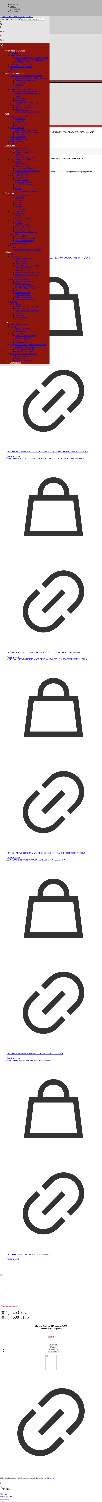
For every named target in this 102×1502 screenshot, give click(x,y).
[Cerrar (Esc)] (8, 1499)
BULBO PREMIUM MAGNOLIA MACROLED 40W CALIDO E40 (35, 1054)
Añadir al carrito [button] (13, 456)
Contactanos (53, 1349)
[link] (51, 1414)
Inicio (2, 132)
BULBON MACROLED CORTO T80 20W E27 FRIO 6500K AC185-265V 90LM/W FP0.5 (44, 652)
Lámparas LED (29, 132)
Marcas (53, 1347)
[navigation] (51, 1489)
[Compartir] (6, 1499)
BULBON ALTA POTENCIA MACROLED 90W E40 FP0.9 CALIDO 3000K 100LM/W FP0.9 (46, 853)
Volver (2, 1496)
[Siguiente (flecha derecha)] (3, 1501)
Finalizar (3, 1494)
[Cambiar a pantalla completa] (3, 1499)
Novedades (53, 1351)
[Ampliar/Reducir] (1, 1499)
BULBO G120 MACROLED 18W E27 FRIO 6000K (28, 1254)
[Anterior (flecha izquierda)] (1, 1501)
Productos (53, 1344)
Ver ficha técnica (8, 240)
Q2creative (50, 1478)
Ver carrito (10, 1496)
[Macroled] (29, 209)
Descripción (11, 236)
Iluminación (9, 132)
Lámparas (19, 132)
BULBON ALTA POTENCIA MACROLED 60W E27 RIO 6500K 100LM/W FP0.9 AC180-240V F (47, 452)
